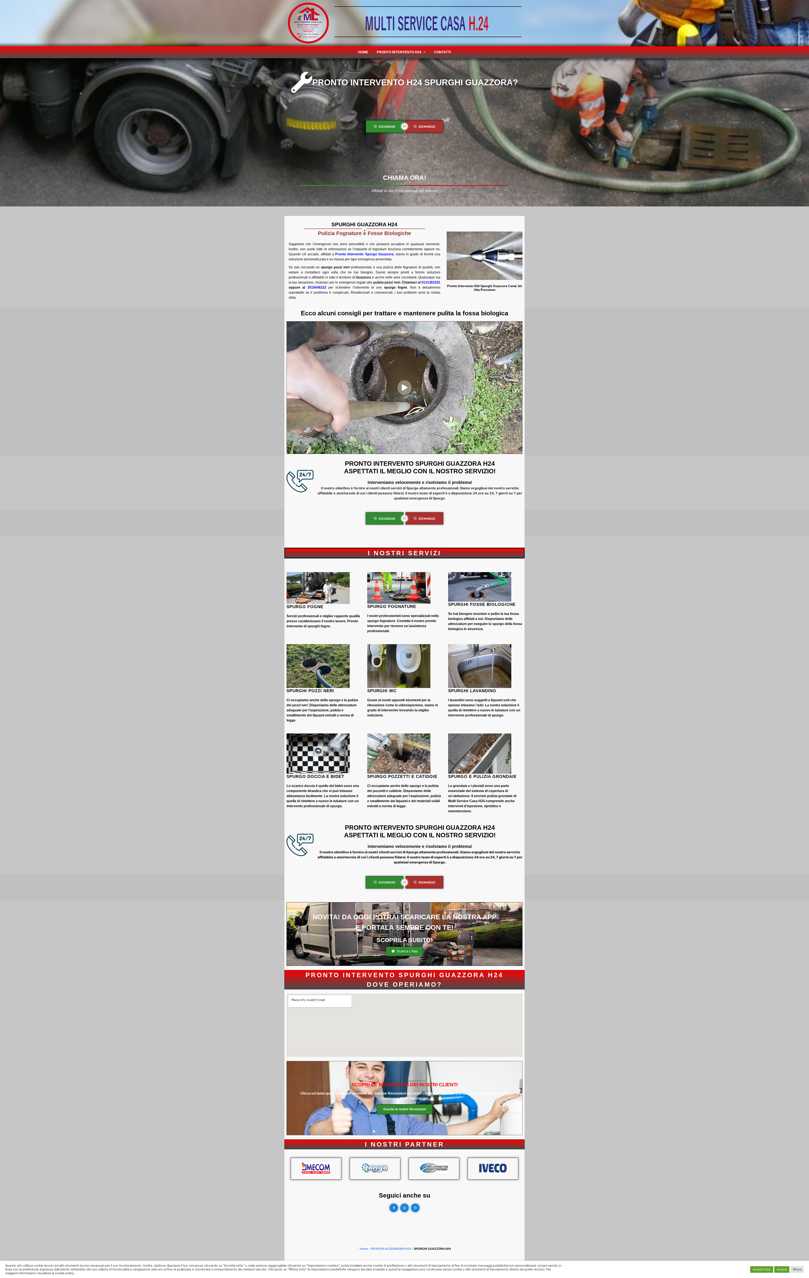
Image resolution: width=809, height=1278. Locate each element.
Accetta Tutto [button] (762, 1269)
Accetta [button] (782, 1269)
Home (363, 52)
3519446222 (316, 287)
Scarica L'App (407, 951)
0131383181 (430, 282)
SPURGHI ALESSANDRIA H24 (391, 1248)
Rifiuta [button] (797, 1269)
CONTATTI (442, 52)
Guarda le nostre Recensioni (404, 1109)
